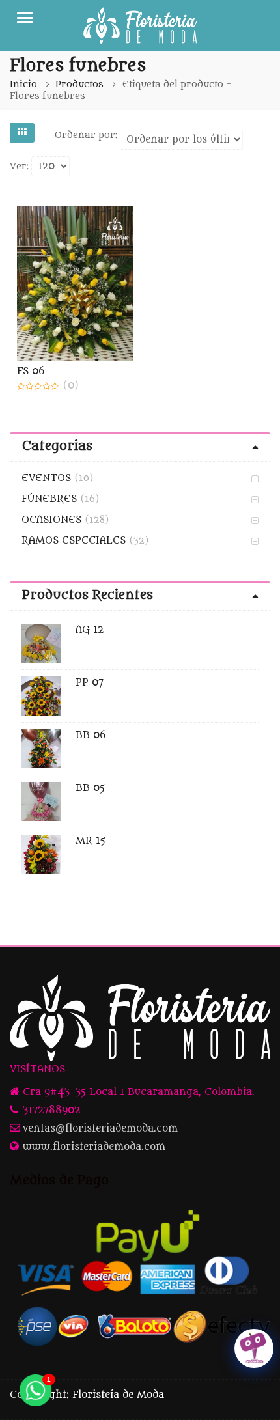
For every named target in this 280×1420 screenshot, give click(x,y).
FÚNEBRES (49, 499)
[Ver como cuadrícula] (22, 133)
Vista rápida (81, 371)
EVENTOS (46, 478)
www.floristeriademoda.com (94, 1146)
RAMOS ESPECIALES (73, 540)
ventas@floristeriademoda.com (100, 1128)
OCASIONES (51, 519)
